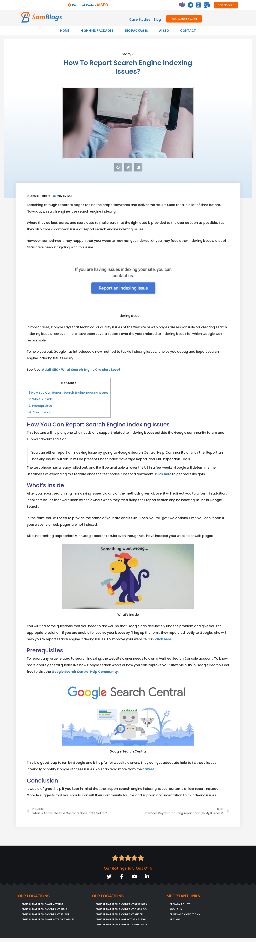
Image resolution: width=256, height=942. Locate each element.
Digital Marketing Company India (44, 909)
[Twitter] (109, 876)
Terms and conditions (184, 914)
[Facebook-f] (121, 876)
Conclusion (39, 412)
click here (163, 639)
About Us (175, 909)
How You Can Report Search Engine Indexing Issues (69, 392)
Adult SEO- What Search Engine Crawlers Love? (81, 369)
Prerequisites (40, 406)
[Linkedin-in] (146, 876)
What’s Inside (41, 399)
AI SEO (164, 30)
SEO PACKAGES (136, 30)
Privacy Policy (179, 904)
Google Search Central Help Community (85, 671)
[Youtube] (134, 876)
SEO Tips (128, 54)
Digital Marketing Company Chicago (121, 909)
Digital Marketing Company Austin (120, 914)
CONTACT (188, 30)
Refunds (174, 919)
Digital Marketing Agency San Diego (121, 919)
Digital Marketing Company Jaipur (45, 914)
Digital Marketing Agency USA (42, 904)
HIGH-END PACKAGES (97, 30)
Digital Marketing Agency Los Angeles (48, 919)
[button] (118, 167)
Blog (157, 19)
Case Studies (139, 19)
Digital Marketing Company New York (121, 904)
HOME (64, 30)
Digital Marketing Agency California (121, 924)
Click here (163, 474)
